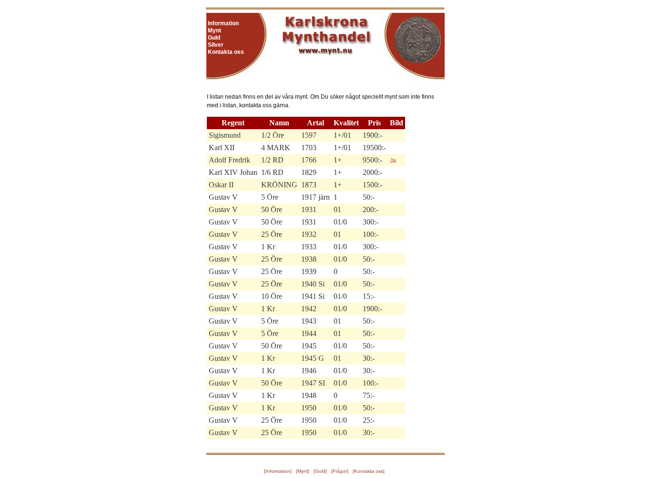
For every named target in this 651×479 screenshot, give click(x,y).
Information (223, 23)
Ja (393, 160)
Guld (214, 37)
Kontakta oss (226, 52)
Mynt (214, 30)
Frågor (340, 471)
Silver (216, 44)
